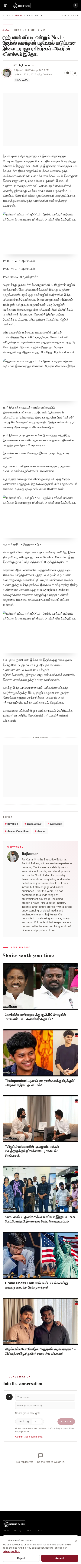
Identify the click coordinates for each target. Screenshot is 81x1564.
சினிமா (18, 15)
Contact (39, 1530)
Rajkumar (24, 65)
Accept (59, 1557)
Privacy (17, 1530)
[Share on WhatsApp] (67, 73)
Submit (66, 1421)
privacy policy (11, 1551)
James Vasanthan (17, 831)
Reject (21, 1557)
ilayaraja (11, 823)
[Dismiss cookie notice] (76, 1541)
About (6, 1530)
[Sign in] (75, 5)
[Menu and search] (5, 5)
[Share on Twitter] (75, 73)
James (40, 831)
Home (6, 15)
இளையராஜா (55, 823)
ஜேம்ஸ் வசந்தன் (32, 823)
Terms (28, 1530)
